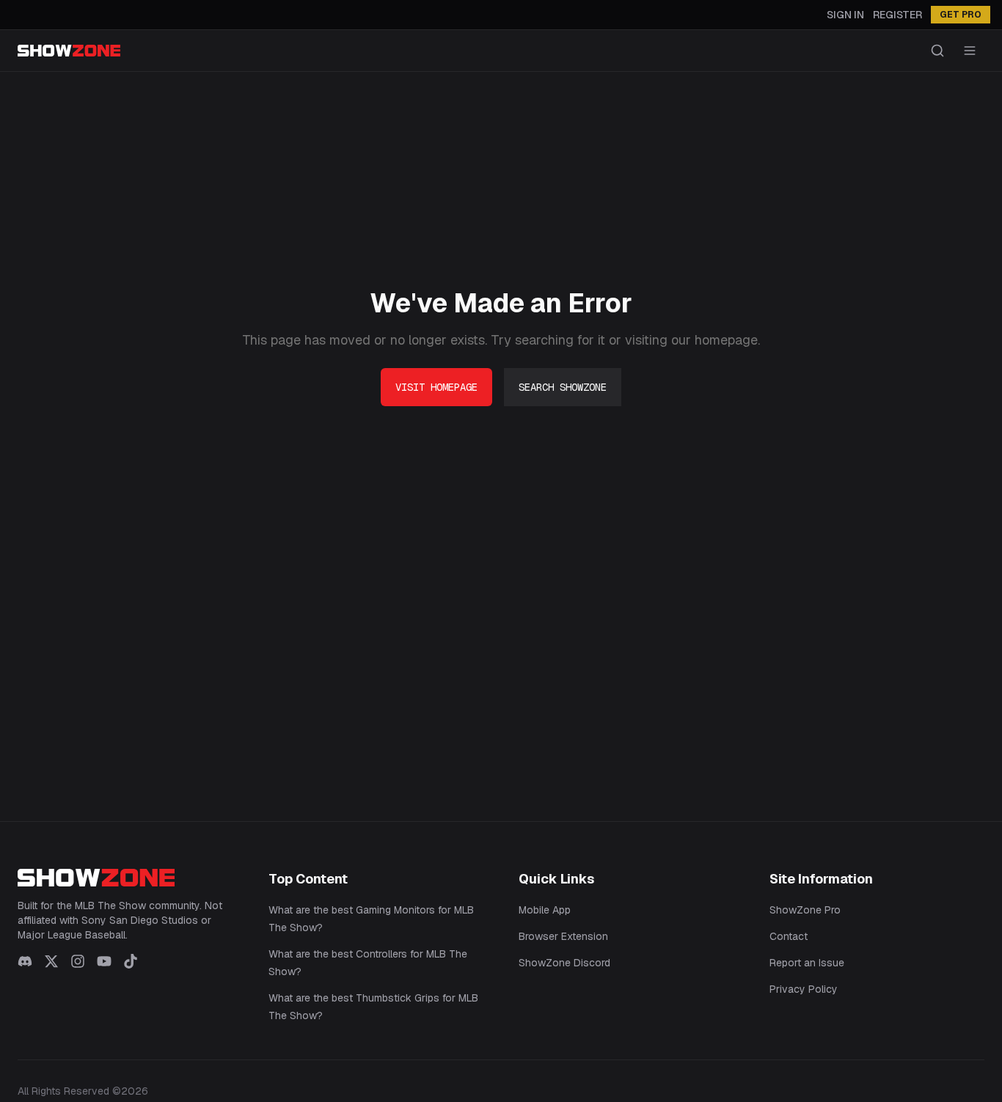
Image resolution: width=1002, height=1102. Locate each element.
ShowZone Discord (564, 962)
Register (897, 14)
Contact (788, 936)
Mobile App (545, 910)
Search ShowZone (563, 387)
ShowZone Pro (805, 910)
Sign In (845, 14)
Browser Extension (563, 936)
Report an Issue (806, 962)
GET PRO (960, 15)
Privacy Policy (803, 989)
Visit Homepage (436, 387)
